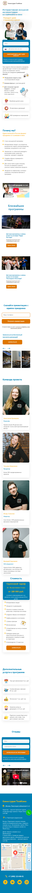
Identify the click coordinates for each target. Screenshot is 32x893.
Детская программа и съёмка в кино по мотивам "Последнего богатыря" (16, 277)
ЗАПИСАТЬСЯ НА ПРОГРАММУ (16, 754)
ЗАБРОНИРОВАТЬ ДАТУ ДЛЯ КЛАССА (16, 55)
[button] (12, 343)
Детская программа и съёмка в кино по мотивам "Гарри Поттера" (16, 235)
